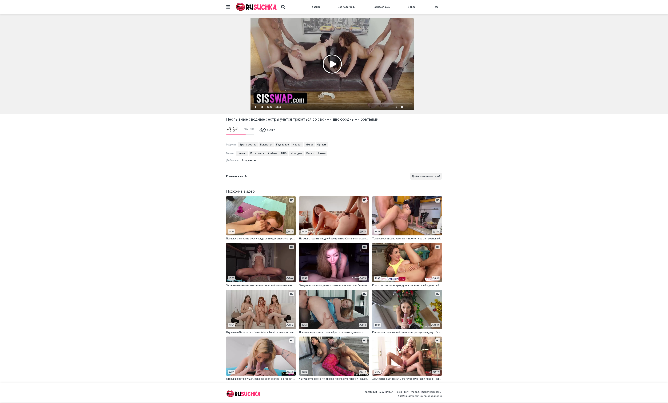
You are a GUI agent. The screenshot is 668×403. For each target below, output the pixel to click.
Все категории (346, 7)
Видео (412, 7)
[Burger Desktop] (228, 7)
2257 (381, 391)
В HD (284, 153)
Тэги (406, 391)
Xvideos (272, 153)
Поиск (398, 391)
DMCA (389, 391)
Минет (309, 144)
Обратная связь (431, 391)
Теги (435, 7)
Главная (315, 7)
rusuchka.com (412, 396)
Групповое (282, 144)
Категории (371, 391)
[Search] (283, 7)
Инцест (297, 144)
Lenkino (242, 153)
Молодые (296, 153)
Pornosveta (257, 153)
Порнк (310, 153)
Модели (415, 391)
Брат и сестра (248, 144)
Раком (322, 153)
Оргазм (321, 144)
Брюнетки (266, 144)
